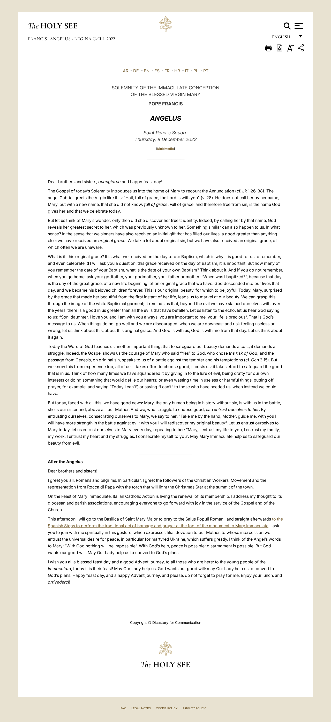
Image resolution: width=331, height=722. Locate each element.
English (284, 38)
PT (205, 70)
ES (157, 70)
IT (187, 70)
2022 (111, 39)
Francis (38, 39)
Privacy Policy (194, 708)
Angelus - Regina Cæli (77, 39)
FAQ (123, 708)
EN (146, 70)
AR (125, 70)
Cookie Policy (166, 708)
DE (136, 70)
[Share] (301, 48)
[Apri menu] (298, 25)
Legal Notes (141, 708)
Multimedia (165, 149)
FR (166, 70)
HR (177, 70)
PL (195, 70)
